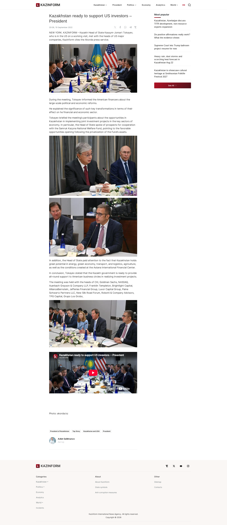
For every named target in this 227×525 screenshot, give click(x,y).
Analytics (160, 5)
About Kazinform (102, 482)
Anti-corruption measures (106, 492)
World (38, 502)
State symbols (101, 487)
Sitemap (157, 482)
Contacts (158, 487)
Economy (146, 5)
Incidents (40, 508)
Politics (39, 487)
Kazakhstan (41, 482)
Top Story (76, 431)
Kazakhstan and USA (91, 431)
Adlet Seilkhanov (66, 439)
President (117, 5)
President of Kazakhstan (59, 431)
